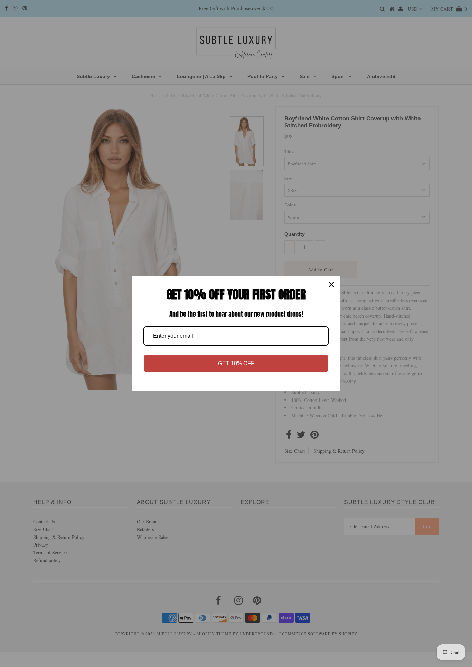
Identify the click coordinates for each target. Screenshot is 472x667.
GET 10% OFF (236, 363)
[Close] (331, 284)
